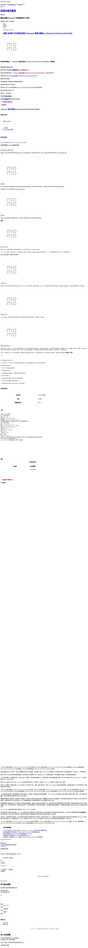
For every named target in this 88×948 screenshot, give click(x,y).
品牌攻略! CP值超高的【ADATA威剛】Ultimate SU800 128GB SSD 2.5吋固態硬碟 (22, 837)
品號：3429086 (6, 121)
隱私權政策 (52, 928)
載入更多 (3, 862)
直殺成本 (34, 462)
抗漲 (30, 462)
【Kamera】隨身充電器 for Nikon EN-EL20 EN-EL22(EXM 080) (21, 75)
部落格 (5, 25)
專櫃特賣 (15, 70)
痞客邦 (11, 854)
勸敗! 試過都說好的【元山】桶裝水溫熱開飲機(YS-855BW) (17, 833)
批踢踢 (83, 812)
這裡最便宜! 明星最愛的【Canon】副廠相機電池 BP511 (16, 835)
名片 (4, 27)
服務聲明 (57, 928)
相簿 (4, 24)
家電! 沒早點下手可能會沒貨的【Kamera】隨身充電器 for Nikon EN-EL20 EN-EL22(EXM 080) (37, 33)
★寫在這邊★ (8, 96)
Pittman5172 (3, 846)
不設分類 (12, 21)
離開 (8, 945)
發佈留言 (3, 871)
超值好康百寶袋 (8, 10)
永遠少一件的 (69, 352)
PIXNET (33, 928)
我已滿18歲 (3, 945)
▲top (2, 860)
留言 (14, 854)
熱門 (46, 798)
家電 (2, 220)
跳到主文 (3, 14)
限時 (2, 459)
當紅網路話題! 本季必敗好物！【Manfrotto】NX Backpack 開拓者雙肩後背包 (21, 832)
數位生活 (11, 857)
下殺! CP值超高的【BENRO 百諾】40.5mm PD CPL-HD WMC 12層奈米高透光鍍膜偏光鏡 (25, 830)
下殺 (2, 410)
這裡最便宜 (6, 99)
